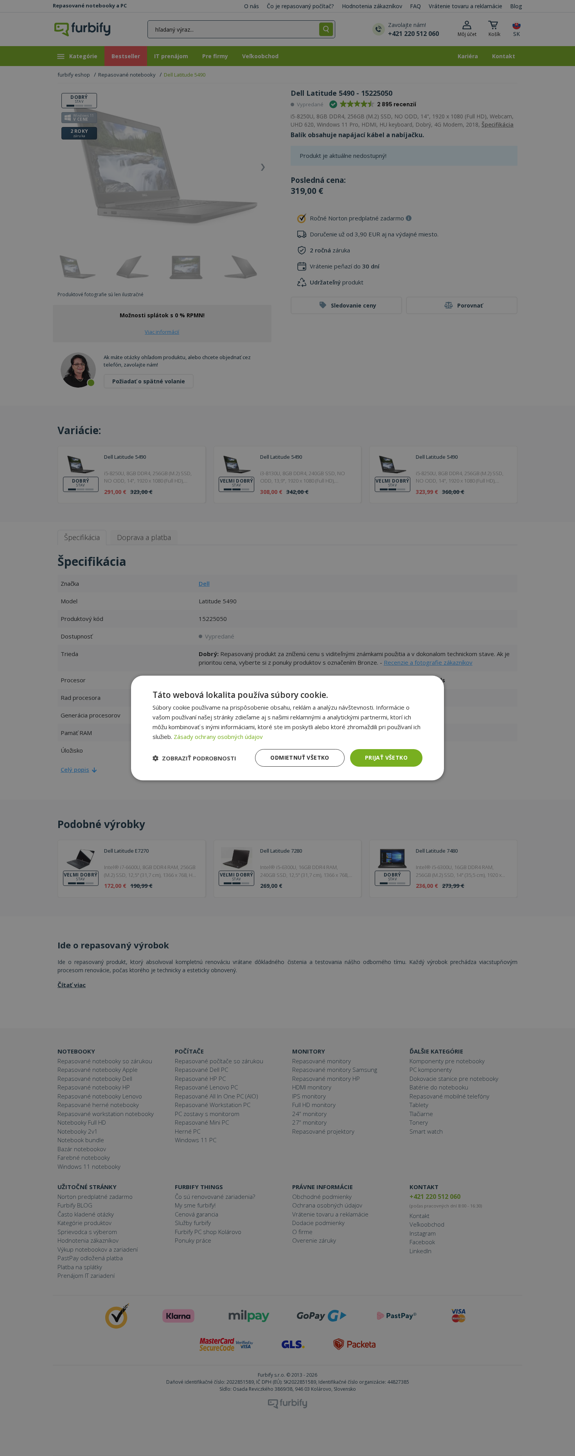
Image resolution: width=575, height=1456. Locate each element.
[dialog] (287, 728)
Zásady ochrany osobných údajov (218, 737)
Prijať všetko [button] (386, 757)
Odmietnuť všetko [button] (299, 757)
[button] (194, 758)
